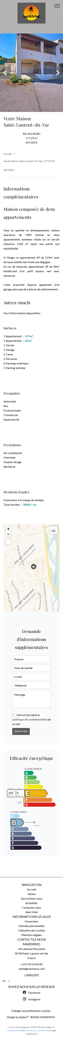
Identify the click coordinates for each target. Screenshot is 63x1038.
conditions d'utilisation (36, 1030)
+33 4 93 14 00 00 (31, 964)
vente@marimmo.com (31, 968)
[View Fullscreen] (8, 542)
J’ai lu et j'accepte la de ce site (31, 719)
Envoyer (21, 731)
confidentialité (13, 1030)
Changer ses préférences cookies (31, 1010)
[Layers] (53, 530)
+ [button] (8, 529)
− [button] (8, 534)
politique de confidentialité (29, 719)
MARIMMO (31, 944)
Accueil (8, 153)
